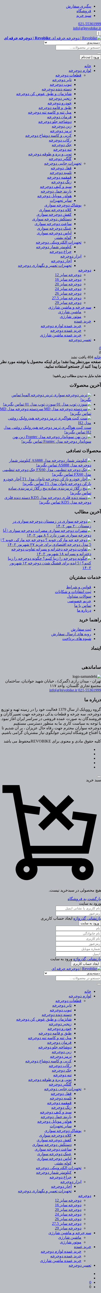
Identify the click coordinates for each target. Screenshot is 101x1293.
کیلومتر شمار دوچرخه (54, 247)
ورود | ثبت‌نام (90, 57)
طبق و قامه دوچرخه (55, 108)
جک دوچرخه (62, 145)
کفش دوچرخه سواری (54, 214)
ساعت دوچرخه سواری (53, 224)
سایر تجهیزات (61, 200)
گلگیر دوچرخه (60, 159)
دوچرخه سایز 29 (68, 303)
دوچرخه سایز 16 (68, 279)
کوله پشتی (63, 238)
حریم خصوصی (79, 601)
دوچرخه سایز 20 (68, 284)
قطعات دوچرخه (68, 75)
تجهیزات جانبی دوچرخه (62, 163)
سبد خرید (83, 15)
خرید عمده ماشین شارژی (60, 335)
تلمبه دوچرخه (61, 173)
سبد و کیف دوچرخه (56, 186)
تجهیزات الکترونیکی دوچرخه (58, 242)
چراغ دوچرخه (61, 251)
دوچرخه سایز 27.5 (66, 298)
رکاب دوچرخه (60, 140)
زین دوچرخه (62, 126)
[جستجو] (99, 53)
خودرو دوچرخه (60, 103)
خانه (87, 66)
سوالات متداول (79, 596)
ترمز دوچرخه (61, 131)
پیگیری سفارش (78, 6)
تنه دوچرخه (62, 149)
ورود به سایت (90, 923)
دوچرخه (84, 270)
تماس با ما (82, 605)
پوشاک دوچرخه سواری (62, 205)
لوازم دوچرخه (80, 70)
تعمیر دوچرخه (80, 340)
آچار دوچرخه (61, 261)
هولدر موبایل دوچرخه (54, 196)
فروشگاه (83, 11)
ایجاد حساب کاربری (86, 964)
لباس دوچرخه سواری (54, 233)
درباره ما (84, 610)
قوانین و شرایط (78, 587)
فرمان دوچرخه (59, 117)
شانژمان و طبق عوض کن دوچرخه (44, 94)
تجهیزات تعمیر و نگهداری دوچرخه (45, 265)
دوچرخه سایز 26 (68, 293)
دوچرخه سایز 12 (68, 275)
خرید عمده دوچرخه (65, 330)
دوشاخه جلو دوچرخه (55, 121)
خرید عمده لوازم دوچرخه (61, 326)
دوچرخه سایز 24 (68, 289)
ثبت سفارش (81, 629)
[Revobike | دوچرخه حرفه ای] (76, 969)
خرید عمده (82, 321)
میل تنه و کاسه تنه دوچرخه (50, 112)
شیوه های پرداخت (76, 638)
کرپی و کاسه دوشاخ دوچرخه (48, 135)
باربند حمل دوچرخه (56, 191)
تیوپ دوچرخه (61, 84)
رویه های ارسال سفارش (71, 634)
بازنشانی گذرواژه (87, 918)
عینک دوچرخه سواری (54, 228)
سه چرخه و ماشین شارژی (69, 307)
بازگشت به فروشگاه (84, 899)
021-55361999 (89, 24)
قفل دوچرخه (61, 168)
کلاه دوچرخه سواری (55, 210)
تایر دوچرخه (62, 80)
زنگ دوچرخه (61, 182)
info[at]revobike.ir (87, 28)
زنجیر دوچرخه (60, 98)
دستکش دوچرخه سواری (52, 219)
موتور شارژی (70, 316)
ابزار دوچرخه (70, 256)
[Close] (99, 776)
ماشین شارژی (69, 312)
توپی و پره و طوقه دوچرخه (50, 154)
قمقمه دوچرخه (59, 177)
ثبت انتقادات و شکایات (73, 592)
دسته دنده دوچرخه (57, 89)
